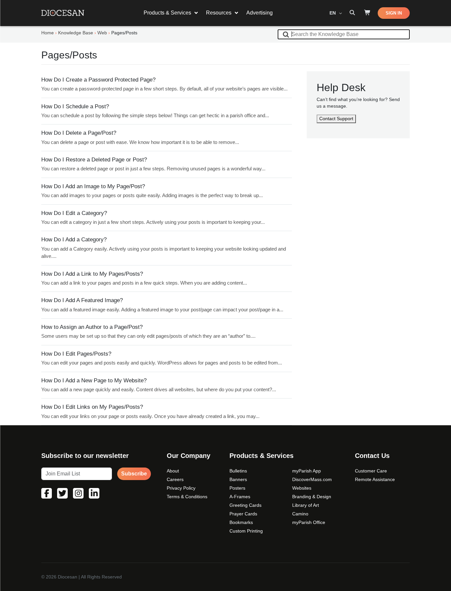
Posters (237, 488)
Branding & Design (311, 496)
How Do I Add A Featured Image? (82, 300)
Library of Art (305, 505)
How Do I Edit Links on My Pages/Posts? (92, 407)
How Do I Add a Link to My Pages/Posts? (92, 274)
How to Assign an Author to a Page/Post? (92, 327)
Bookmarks (241, 522)
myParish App (306, 470)
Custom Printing (246, 531)
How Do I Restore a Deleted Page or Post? (94, 159)
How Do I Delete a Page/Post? (78, 133)
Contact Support (336, 118)
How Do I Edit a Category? (74, 213)
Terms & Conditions (187, 496)
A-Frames (239, 496)
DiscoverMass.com (312, 479)
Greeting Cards (245, 505)
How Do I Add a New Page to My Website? (94, 380)
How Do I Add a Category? (74, 239)
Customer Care (371, 470)
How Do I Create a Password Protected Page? (98, 80)
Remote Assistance (375, 479)
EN (333, 13)
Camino (300, 513)
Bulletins (238, 470)
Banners (238, 479)
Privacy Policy (181, 488)
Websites (301, 488)
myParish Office (308, 522)
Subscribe (134, 473)
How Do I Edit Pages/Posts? (76, 354)
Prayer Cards (243, 513)
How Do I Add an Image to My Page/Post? (93, 186)
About (173, 470)
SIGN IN (394, 13)
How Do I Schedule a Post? (75, 106)
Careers (175, 479)
